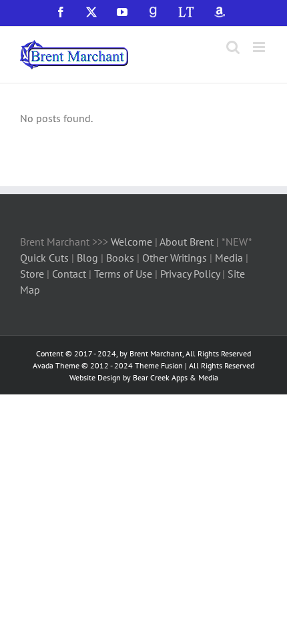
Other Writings (174, 257)
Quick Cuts (44, 257)
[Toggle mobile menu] (260, 47)
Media (230, 257)
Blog (89, 257)
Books (121, 257)
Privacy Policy (190, 273)
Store (33, 273)
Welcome (131, 241)
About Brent (187, 241)
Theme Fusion (159, 365)
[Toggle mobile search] (233, 47)
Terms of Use (121, 273)
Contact (69, 273)
